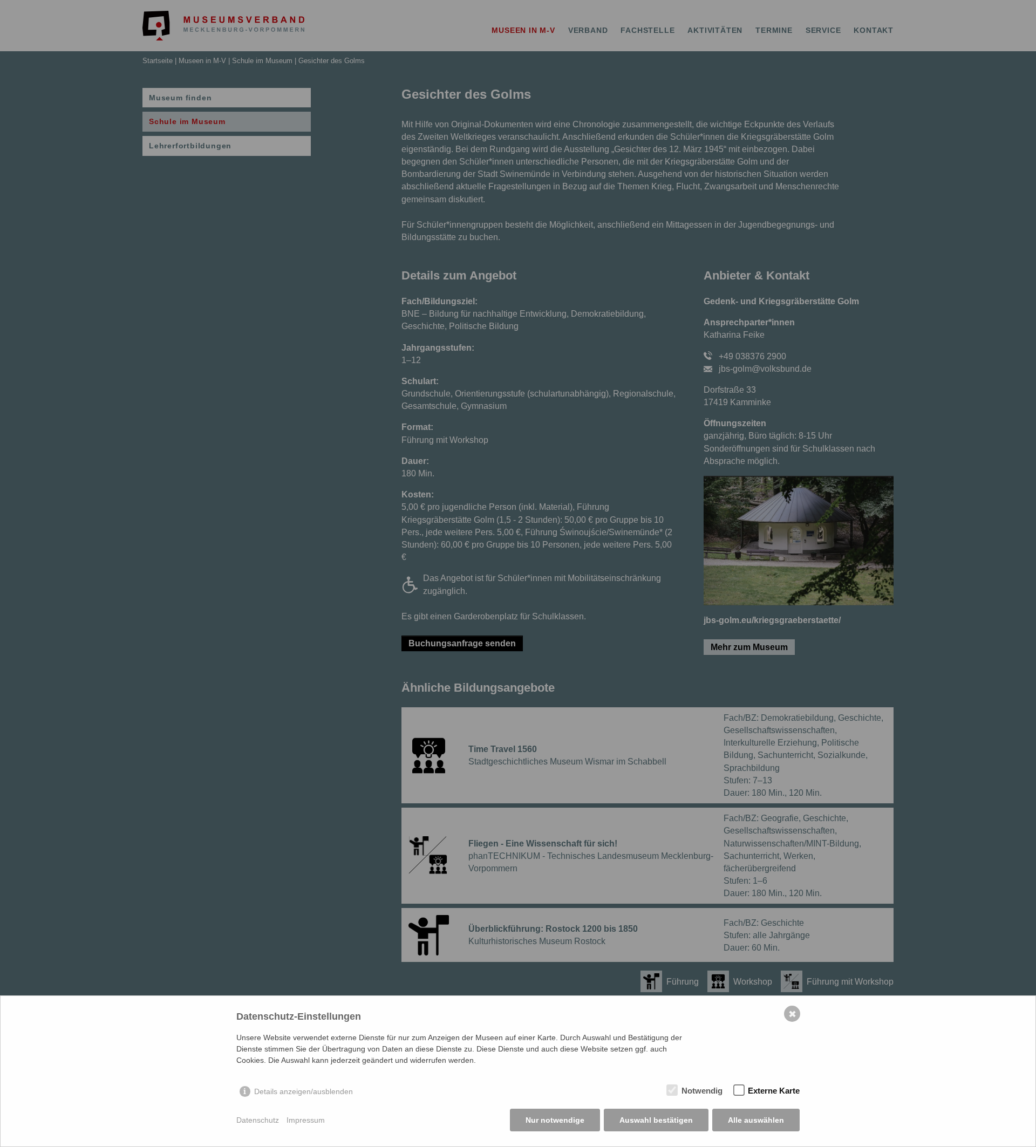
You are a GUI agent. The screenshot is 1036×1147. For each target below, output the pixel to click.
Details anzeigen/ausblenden (303, 1091)
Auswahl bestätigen (656, 1120)
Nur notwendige (555, 1120)
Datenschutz (257, 1120)
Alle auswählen (756, 1120)
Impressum (306, 1120)
